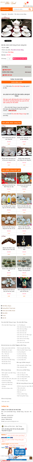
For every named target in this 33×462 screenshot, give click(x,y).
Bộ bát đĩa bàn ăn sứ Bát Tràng (9, 345)
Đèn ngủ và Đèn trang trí (23, 362)
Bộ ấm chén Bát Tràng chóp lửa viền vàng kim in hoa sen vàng (24, 228)
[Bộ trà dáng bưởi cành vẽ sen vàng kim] (8, 130)
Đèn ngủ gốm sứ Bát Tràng (24, 365)
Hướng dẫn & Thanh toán (8, 308)
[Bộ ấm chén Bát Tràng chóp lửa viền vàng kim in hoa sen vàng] (24, 220)
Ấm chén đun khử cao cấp (24, 327)
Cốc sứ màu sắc (21, 372)
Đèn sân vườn (5, 401)
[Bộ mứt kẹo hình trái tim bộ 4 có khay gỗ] (24, 178)
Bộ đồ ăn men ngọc (7, 350)
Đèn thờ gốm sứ (21, 390)
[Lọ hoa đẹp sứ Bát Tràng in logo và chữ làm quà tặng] (8, 199)
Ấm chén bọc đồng (22, 329)
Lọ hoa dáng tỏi (21, 352)
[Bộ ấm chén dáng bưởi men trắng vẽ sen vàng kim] (24, 151)
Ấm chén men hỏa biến (23, 342)
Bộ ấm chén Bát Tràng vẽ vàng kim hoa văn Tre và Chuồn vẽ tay (8, 228)
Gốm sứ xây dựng (6, 398)
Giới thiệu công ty (6, 305)
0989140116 (6, 461)
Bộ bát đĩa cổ (5, 355)
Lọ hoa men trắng (22, 357)
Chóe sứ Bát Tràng (22, 394)
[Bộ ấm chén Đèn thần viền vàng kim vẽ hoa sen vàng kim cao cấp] (24, 199)
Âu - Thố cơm (5, 353)
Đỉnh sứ (19, 392)
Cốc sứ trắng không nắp (23, 376)
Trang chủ (3, 14)
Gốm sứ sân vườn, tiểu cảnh (9, 378)
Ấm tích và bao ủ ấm (7, 388)
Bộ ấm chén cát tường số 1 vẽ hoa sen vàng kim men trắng (9, 160)
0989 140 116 (8, 75)
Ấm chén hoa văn (21, 332)
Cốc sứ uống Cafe (22, 378)
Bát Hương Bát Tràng (22, 395)
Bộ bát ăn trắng (6, 357)
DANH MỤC (5, 9)
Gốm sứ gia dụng (6, 370)
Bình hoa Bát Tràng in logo (24, 350)
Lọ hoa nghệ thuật (22, 355)
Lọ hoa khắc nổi (21, 359)
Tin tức (4, 315)
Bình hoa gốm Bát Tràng (23, 348)
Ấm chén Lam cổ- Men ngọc (24, 334)
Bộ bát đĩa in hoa (6, 363)
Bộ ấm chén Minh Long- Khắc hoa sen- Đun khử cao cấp (9, 249)
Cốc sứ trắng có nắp (22, 374)
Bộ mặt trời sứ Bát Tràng (8, 359)
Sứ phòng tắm (5, 376)
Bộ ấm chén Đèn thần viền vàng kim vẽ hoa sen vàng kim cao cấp (24, 207)
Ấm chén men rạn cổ (22, 336)
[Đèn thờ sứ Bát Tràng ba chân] (24, 241)
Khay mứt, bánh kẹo (7, 384)
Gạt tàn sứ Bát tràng (7, 382)
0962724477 (7, 69)
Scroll (30, 458)
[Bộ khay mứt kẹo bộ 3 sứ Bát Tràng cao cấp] (8, 178)
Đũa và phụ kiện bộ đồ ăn (8, 348)
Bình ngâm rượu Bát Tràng (9, 372)
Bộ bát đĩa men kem (7, 352)
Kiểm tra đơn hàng (28, 6)
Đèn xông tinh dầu (22, 367)
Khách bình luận (16, 82)
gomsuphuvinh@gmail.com (12, 421)
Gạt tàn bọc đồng (6, 380)
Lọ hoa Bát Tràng (21, 345)
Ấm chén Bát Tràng (22, 322)
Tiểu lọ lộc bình (21, 388)
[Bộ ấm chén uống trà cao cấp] (8, 261)
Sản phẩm (10, 14)
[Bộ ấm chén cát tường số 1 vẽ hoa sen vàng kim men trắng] (8, 151)
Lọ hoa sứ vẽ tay (21, 353)
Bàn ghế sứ (5, 374)
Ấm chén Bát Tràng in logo (8, 322)
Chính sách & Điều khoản (8, 310)
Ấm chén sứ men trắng (20, 14)
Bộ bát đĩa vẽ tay (6, 361)
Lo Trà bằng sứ (21, 325)
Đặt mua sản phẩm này (21, 58)
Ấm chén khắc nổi (22, 330)
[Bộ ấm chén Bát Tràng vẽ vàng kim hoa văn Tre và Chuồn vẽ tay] (8, 220)
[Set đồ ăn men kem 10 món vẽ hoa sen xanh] (8, 282)
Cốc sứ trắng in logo (22, 380)
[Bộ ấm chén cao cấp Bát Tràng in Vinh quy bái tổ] (24, 261)
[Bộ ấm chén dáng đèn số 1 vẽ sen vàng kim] (24, 130)
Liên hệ (4, 318)
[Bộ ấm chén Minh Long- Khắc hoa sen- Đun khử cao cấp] (8, 241)
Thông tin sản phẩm (16, 79)
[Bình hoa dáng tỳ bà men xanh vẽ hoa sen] (24, 282)
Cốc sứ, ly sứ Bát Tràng (23, 370)
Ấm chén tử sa (21, 340)
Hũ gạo (4, 386)
